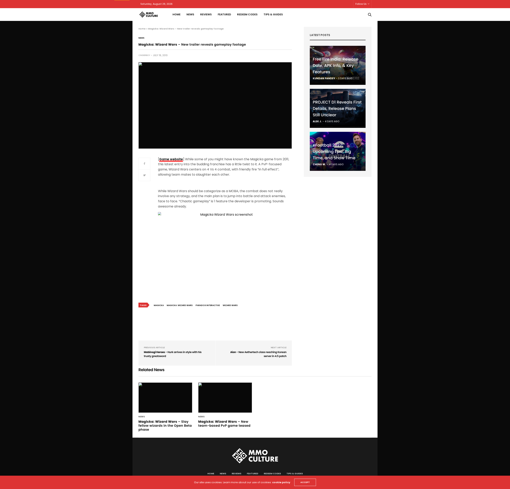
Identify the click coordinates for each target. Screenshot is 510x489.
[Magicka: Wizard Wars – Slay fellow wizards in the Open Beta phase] (165, 397)
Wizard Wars (230, 305)
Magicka (159, 305)
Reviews (206, 14)
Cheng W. (319, 164)
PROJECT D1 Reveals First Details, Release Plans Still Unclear (337, 108)
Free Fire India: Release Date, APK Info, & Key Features (335, 65)
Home (176, 14)
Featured (224, 14)
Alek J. (317, 121)
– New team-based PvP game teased (224, 423)
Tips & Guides (273, 14)
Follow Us (361, 4)
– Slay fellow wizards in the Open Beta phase (165, 425)
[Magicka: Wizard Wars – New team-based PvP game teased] (225, 397)
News (190, 14)
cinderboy (144, 55)
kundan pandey (324, 78)
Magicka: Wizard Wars (180, 305)
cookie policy (281, 482)
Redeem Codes (247, 14)
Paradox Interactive (208, 305)
